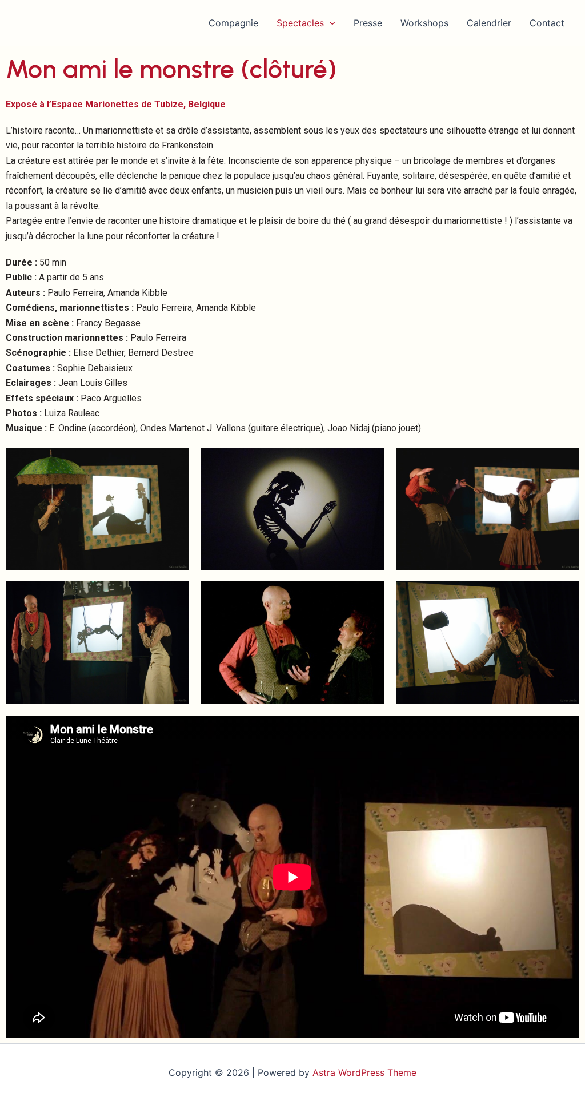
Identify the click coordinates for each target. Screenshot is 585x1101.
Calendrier (489, 23)
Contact (547, 23)
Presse (368, 23)
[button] (329, 23)
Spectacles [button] (300, 23)
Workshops (424, 23)
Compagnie (233, 23)
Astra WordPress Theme (364, 1072)
